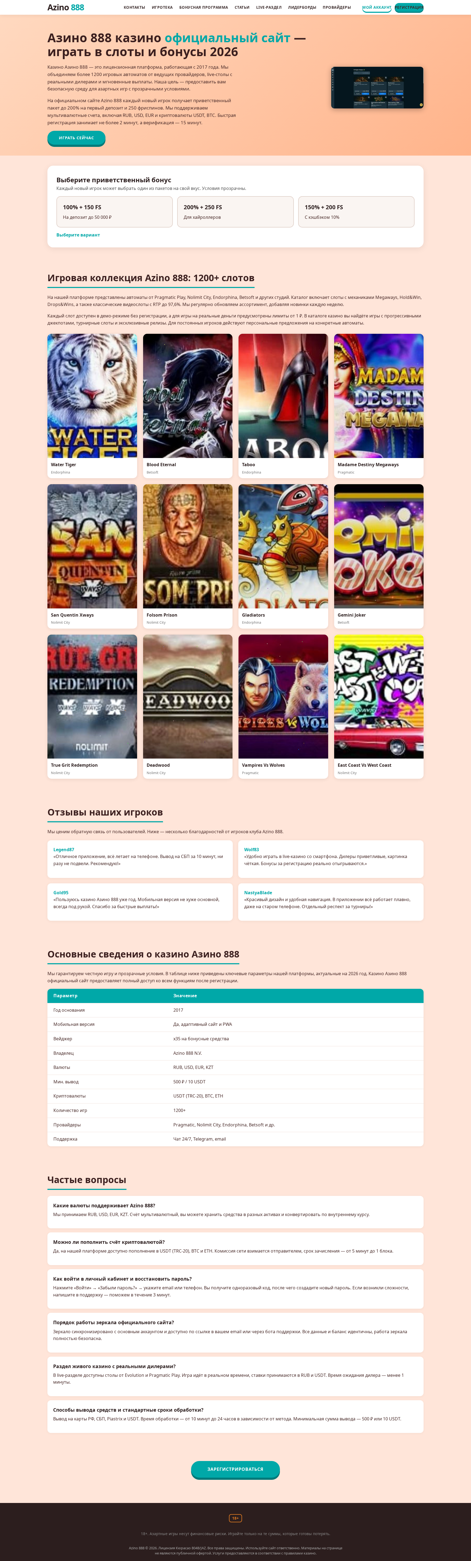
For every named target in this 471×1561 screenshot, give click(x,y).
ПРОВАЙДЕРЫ (337, 7)
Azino (65, 7)
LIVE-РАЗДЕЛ (269, 7)
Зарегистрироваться (235, 1469)
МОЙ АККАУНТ (377, 7)
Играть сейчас (76, 137)
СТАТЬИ (242, 7)
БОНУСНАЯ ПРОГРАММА (203, 7)
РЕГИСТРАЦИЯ (409, 7)
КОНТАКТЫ (134, 7)
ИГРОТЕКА (162, 7)
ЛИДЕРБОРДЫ (302, 7)
